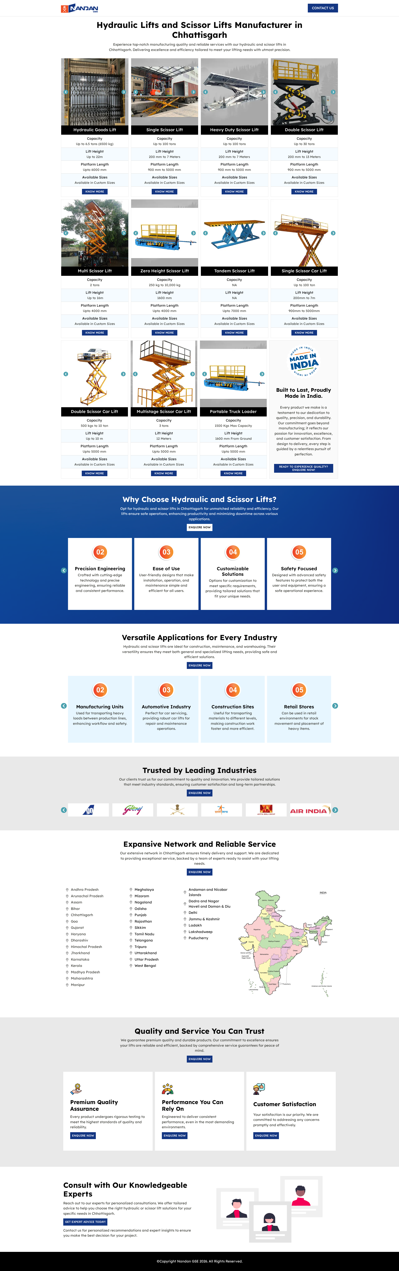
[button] (323, 8)
